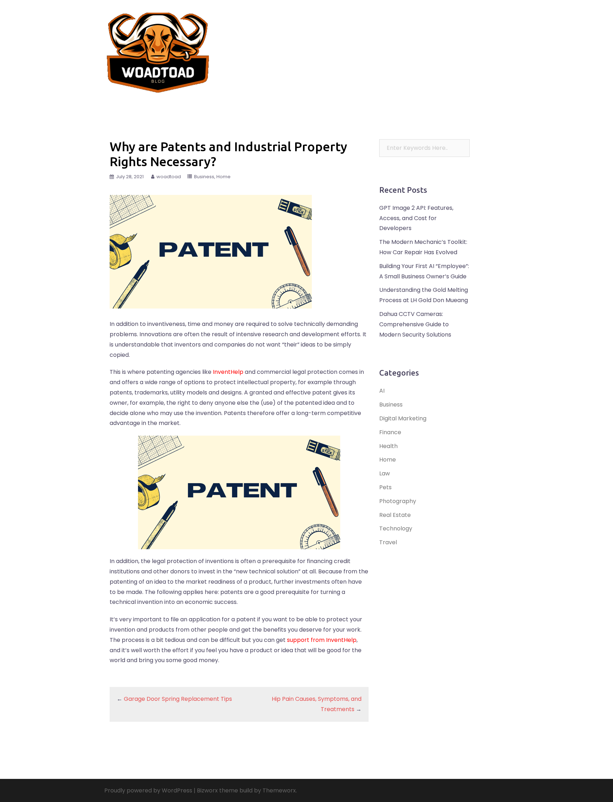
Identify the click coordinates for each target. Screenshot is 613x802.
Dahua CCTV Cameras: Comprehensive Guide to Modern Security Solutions (415, 324)
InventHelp (228, 372)
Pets (468, 47)
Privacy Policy (386, 56)
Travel (324, 47)
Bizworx (207, 790)
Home (353, 56)
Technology (439, 47)
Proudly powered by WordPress (148, 790)
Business (326, 56)
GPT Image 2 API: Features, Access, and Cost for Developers (416, 218)
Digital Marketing (402, 418)
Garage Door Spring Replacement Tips (178, 699)
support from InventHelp (322, 640)
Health (491, 47)
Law (410, 47)
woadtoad (168, 176)
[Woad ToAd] (158, 51)
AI (382, 391)
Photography (397, 501)
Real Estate (383, 47)
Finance (351, 47)
